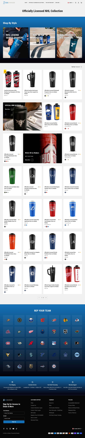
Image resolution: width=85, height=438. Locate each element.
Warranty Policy (34, 420)
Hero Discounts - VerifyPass (55, 410)
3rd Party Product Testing (55, 415)
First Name (6, 410)
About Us (51, 403)
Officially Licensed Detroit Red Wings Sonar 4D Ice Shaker (71, 286)
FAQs (32, 403)
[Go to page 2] (45, 297)
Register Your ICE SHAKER (37, 415)
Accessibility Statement (73, 403)
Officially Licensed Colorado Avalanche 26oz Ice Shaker (30, 188)
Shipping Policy (72, 410)
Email (4, 416)
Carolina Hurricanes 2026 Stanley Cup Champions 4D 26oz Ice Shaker (12, 92)
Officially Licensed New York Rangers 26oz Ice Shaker (50, 221)
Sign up (14, 421)
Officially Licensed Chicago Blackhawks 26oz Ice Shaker (10, 156)
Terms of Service (72, 412)
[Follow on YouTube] (13, 429)
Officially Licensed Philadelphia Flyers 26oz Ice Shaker (10, 254)
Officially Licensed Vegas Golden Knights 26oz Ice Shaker (10, 221)
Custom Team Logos (36, 410)
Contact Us (33, 405)
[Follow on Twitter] (7, 429)
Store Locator (34, 417)
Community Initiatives (54, 407)
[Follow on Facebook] (4, 429)
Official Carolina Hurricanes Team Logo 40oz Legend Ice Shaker (31, 92)
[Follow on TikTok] (16, 429)
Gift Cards (33, 412)
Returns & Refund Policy (74, 407)
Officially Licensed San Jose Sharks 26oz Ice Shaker (70, 254)
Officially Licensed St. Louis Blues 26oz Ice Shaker (9, 286)
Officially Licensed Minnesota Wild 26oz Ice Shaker (71, 92)
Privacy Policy (71, 405)
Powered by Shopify (15, 433)
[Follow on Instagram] (10, 429)
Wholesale (51, 412)
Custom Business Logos (36, 407)
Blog (50, 405)
